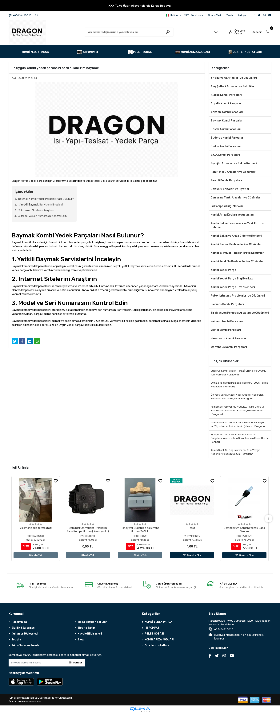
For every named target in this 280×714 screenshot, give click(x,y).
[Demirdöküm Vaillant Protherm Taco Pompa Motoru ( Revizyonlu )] (88, 500)
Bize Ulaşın (217, 614)
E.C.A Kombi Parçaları (225, 154)
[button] (262, 32)
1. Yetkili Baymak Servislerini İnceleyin (41, 204)
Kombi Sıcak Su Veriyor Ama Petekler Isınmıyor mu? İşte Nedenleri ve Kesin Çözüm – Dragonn (238, 424)
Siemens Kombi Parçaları (227, 304)
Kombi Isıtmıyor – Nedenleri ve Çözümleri (238, 253)
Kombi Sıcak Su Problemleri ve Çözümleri (237, 261)
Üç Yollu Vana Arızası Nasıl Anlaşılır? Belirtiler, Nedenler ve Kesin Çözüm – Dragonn (237, 396)
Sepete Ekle (194, 555)
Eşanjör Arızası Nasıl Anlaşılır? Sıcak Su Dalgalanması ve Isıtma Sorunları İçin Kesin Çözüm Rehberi (240, 438)
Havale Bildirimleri (90, 633)
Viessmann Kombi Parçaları (229, 338)
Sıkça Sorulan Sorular (92, 622)
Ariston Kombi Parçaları (227, 112)
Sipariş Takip (215, 15)
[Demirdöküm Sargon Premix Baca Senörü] (244, 500)
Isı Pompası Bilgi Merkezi (227, 206)
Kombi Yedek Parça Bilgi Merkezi (232, 278)
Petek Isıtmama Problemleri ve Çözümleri (238, 295)
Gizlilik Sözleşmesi (23, 627)
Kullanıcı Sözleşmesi (24, 633)
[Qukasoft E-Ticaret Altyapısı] (140, 709)
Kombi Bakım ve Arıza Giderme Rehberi (236, 235)
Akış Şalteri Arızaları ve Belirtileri (233, 86)
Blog (81, 639)
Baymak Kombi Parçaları (227, 120)
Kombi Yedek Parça (223, 270)
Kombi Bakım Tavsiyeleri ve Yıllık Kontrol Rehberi (237, 225)
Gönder (77, 662)
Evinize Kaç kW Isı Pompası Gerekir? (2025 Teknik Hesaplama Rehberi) (239, 384)
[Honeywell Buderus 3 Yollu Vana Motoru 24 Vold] (140, 500)
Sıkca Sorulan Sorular (26, 645)
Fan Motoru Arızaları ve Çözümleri (233, 172)
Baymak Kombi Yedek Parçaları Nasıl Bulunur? (46, 199)
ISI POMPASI (152, 627)
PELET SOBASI (154, 633)
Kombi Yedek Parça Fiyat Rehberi (233, 287)
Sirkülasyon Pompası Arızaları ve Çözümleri (240, 312)
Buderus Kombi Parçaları (227, 137)
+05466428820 (223, 629)
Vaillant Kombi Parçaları (227, 321)
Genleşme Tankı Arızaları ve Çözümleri (236, 197)
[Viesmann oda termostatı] (36, 500)
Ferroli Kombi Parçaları (226, 180)
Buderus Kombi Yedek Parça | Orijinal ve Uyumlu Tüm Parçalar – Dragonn (238, 372)
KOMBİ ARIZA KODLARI (159, 639)
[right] (268, 518)
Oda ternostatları (157, 645)
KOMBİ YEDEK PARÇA (158, 622)
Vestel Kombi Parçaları (226, 330)
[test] (192, 500)
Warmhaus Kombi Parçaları (229, 347)
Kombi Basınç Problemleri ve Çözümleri (236, 244)
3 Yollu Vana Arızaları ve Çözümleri (234, 77)
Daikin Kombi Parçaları (226, 146)
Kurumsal (16, 614)
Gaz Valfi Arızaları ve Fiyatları (230, 189)
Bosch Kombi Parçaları (226, 129)
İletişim (242, 15)
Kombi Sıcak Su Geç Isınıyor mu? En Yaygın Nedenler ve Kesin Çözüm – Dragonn (235, 452)
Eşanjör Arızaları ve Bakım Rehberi (234, 163)
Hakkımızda (19, 622)
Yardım (230, 15)
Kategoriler (151, 614)
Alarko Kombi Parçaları (226, 95)
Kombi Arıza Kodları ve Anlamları (232, 214)
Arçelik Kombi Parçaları (226, 103)
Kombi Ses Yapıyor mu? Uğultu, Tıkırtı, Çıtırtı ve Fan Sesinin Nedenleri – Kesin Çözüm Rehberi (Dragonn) (238, 410)
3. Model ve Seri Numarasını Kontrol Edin (42, 216)
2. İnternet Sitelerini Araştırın (36, 210)
